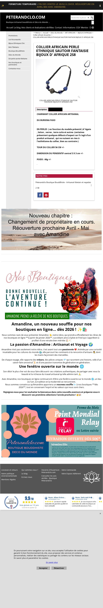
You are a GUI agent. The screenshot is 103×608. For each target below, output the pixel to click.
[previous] (90, 27)
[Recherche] (92, 17)
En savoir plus (52, 562)
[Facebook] (39, 194)
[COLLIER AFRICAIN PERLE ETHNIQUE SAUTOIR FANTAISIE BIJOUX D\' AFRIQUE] (87, 73)
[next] (93, 27)
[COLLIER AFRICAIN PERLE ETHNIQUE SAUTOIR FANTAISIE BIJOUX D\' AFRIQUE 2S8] (58, 79)
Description (42, 109)
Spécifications (55, 109)
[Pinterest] (46, 194)
